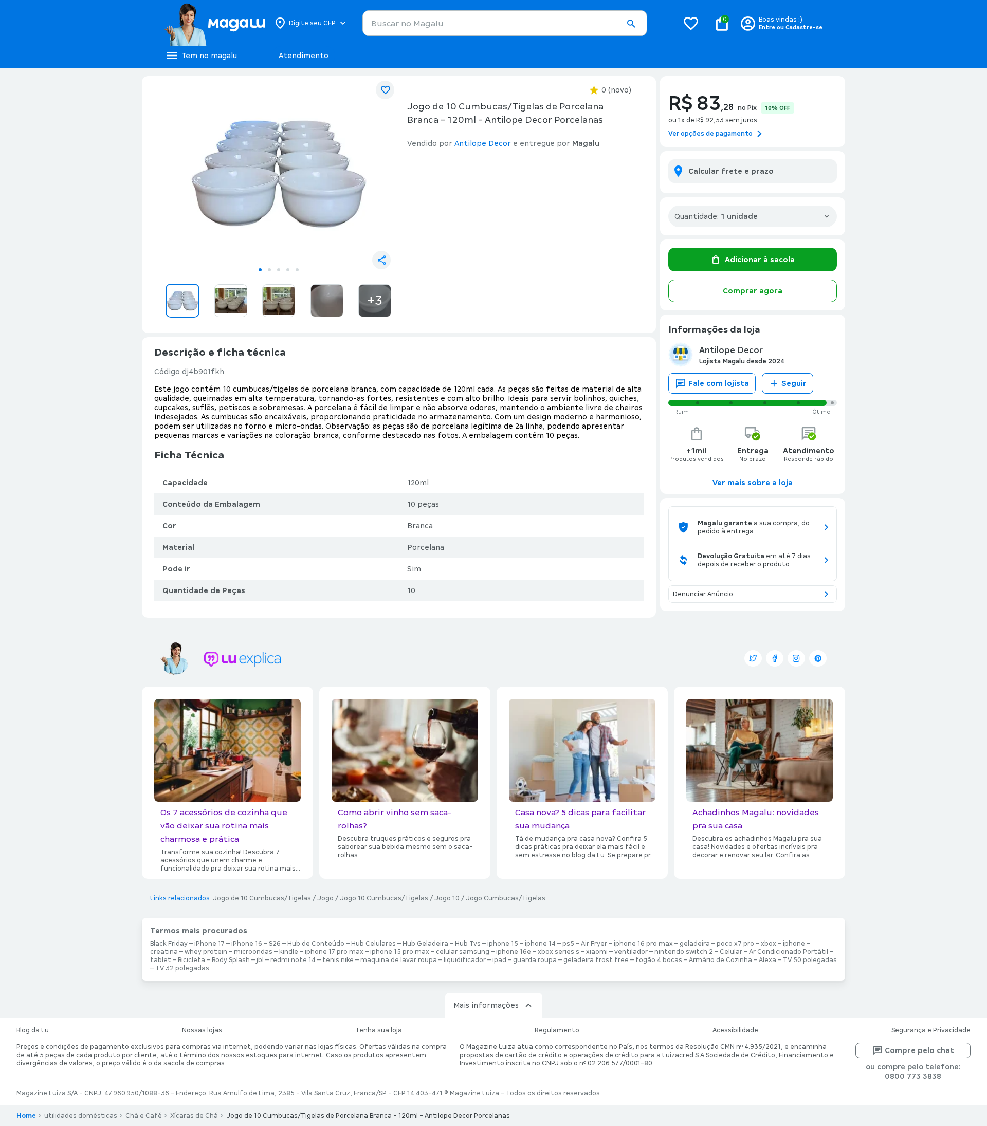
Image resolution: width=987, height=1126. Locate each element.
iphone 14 (540, 943)
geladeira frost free (596, 960)
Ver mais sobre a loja (752, 482)
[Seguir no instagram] (796, 658)
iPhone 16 (246, 943)
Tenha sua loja (378, 1030)
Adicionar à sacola (760, 259)
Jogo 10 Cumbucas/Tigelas (384, 898)
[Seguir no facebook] (774, 658)
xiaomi (597, 951)
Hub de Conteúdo (315, 943)
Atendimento (303, 55)
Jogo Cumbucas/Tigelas (505, 898)
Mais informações (486, 1005)
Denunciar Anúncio (703, 594)
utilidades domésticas (80, 1115)
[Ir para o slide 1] (260, 269)
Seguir (794, 383)
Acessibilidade (735, 1030)
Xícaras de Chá (194, 1115)
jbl (260, 960)
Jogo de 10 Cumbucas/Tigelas (262, 898)
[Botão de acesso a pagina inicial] (214, 23)
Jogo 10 (447, 898)
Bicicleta (191, 960)
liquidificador (465, 960)
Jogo (325, 898)
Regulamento (557, 1030)
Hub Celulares (373, 943)
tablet (160, 960)
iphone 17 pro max (334, 951)
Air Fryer (594, 943)
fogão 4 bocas (658, 960)
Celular (731, 951)
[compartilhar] (381, 260)
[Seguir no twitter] (753, 658)
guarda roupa (535, 960)
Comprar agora (752, 291)
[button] (631, 23)
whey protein (206, 951)
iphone (794, 943)
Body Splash (231, 960)
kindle (288, 951)
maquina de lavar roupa (398, 960)
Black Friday (169, 943)
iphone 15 (502, 943)
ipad (499, 960)
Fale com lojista (718, 383)
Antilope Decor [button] (482, 143)
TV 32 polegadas (182, 968)
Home (26, 1115)
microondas (253, 951)
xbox (768, 943)
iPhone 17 (209, 943)
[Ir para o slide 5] (297, 269)
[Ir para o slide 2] (269, 269)
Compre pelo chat (919, 1050)
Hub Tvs (468, 943)
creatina (164, 951)
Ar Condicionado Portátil (788, 951)
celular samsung (462, 951)
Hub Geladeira (425, 943)
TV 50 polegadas (810, 960)
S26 (275, 943)
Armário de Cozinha (720, 960)
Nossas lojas (202, 1030)
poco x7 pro (735, 943)
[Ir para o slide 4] (287, 269)
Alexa (767, 960)
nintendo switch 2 (683, 951)
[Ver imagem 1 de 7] (279, 172)
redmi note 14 (293, 960)
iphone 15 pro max (399, 951)
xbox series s (558, 951)
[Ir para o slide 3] (278, 269)
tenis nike (338, 960)
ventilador (631, 951)
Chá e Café (143, 1115)
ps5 (568, 943)
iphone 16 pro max (643, 943)
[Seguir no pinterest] (818, 658)
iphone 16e (513, 951)
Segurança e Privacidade (931, 1030)
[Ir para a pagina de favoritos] (691, 23)
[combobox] (504, 23)
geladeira (695, 943)
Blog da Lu (32, 1030)
